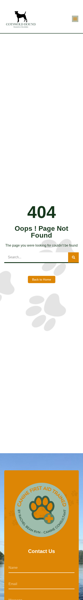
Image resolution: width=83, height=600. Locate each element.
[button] (75, 19)
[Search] (73, 257)
